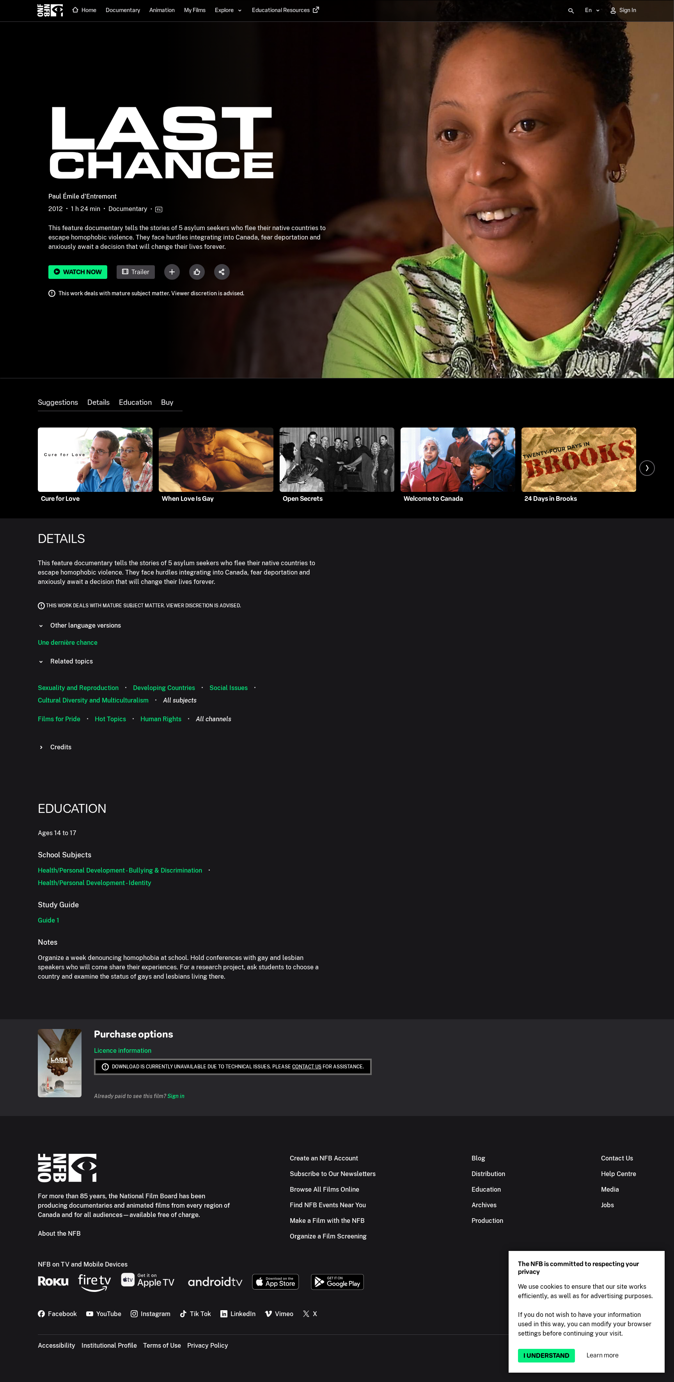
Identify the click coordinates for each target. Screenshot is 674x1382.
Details (98, 402)
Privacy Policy (207, 1345)
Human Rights (160, 719)
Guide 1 (48, 920)
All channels (213, 719)
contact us (306, 1067)
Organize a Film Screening (328, 1236)
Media (610, 1189)
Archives (484, 1205)
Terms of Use (162, 1345)
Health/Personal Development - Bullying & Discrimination (120, 870)
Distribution (488, 1174)
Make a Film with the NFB (327, 1220)
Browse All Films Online (324, 1189)
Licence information (122, 1050)
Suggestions (58, 402)
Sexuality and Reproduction (78, 688)
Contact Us (617, 1158)
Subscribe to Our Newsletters (333, 1174)
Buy (167, 402)
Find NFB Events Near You (328, 1205)
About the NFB (59, 1233)
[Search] (571, 11)
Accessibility (56, 1345)
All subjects (180, 700)
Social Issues (228, 688)
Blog (478, 1158)
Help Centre (618, 1174)
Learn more (603, 1355)
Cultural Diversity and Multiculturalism (93, 700)
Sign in (175, 1096)
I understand (546, 1355)
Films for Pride (59, 719)
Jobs (607, 1205)
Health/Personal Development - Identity (94, 883)
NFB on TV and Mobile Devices (83, 1264)
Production (487, 1220)
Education (135, 402)
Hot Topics (110, 719)
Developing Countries (164, 688)
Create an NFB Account (324, 1158)
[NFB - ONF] (50, 11)
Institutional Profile (109, 1345)
